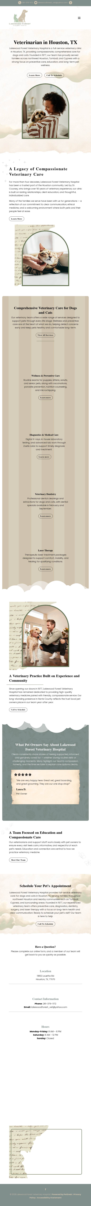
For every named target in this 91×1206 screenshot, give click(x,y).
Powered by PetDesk (62, 1194)
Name (16, 1057)
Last (48, 1065)
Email (16, 1069)
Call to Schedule (18, 709)
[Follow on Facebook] (45, 1189)
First (14, 1065)
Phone (16, 1079)
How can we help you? (24, 1089)
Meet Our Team (18, 860)
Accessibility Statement (49, 1197)
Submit (18, 1113)
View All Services (45, 335)
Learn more (45, 397)
